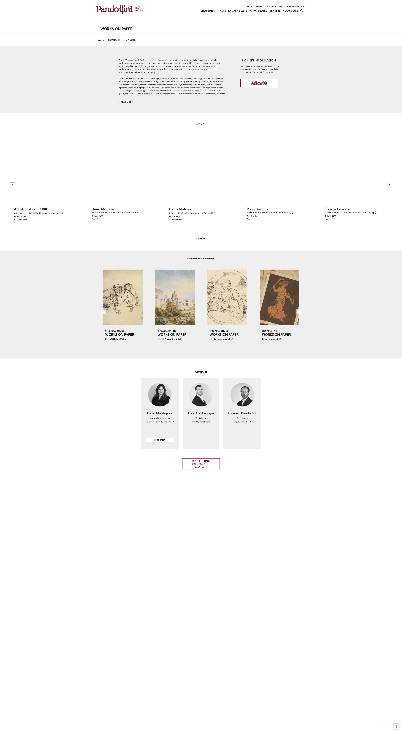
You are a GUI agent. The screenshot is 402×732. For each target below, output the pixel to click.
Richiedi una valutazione (259, 83)
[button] (197, 238)
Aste (223, 11)
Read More (127, 102)
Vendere (274, 11)
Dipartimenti (209, 11)
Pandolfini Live (295, 7)
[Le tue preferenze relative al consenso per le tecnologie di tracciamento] (396, 726)
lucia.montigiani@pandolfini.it (160, 422)
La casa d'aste (237, 11)
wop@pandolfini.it (201, 422)
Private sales (258, 11)
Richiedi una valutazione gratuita (201, 464)
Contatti (114, 40)
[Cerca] (302, 11)
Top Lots (130, 40)
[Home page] (120, 9)
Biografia (159, 440)
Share (259, 7)
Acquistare (290, 11)
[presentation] (12, 185)
